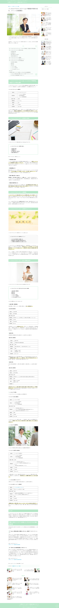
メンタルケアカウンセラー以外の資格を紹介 (17, 60)
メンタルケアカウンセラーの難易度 (15, 57)
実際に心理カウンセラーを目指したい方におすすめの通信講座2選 (20, 72)
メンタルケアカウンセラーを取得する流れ (16, 50)
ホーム (10, 6)
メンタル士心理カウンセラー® (15, 69)
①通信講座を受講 (13, 51)
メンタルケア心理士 (13, 66)
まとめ (11, 70)
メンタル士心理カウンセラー (18, 487)
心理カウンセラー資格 (15, 6)
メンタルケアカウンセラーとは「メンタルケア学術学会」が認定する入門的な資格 (22, 48)
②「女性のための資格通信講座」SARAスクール (17, 75)
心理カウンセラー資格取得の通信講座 (14, 544)
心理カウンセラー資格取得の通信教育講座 (14, 559)
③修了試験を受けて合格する (15, 54)
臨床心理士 (12, 63)
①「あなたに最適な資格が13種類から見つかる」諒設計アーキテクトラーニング (22, 73)
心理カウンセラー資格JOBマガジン (17, 2)
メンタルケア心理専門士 (14, 67)
